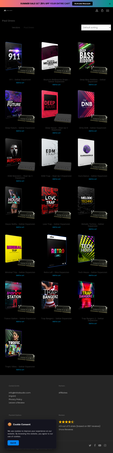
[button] (107, 10)
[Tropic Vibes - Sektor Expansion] (20, 346)
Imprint (12, 396)
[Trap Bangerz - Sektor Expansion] (56, 298)
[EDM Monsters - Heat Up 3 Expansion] (20, 155)
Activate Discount (82, 3)
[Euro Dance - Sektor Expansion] (93, 155)
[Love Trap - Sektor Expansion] (56, 203)
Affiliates (63, 392)
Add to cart (20, 83)
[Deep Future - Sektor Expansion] (20, 107)
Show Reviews (66, 429)
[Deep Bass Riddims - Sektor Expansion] (93, 59)
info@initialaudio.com (20, 392)
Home (5, 27)
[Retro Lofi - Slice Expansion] (56, 251)
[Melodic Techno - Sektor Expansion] (93, 203)
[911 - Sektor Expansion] (20, 59)
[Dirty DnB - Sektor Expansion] (93, 107)
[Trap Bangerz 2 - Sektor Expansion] (93, 298)
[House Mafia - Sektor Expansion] (20, 203)
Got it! (13, 443)
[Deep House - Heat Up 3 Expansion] (56, 107)
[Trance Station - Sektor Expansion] (20, 298)
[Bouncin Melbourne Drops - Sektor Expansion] (56, 59)
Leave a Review (17, 402)
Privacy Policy (15, 399)
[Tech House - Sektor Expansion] (93, 251)
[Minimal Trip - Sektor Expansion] (20, 251)
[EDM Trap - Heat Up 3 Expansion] (56, 155)
